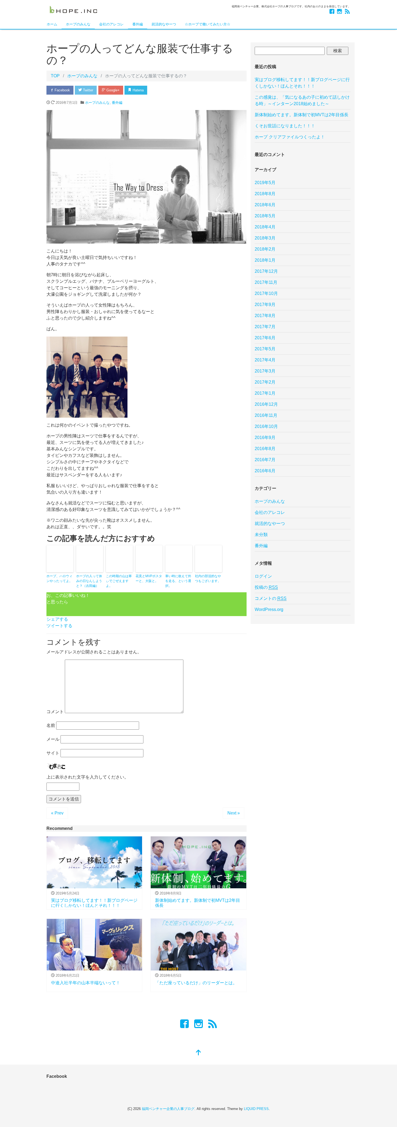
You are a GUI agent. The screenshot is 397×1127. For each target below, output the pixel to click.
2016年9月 (265, 437)
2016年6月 (265, 470)
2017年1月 (265, 393)
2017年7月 (265, 326)
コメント (55, 711)
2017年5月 (265, 349)
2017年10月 (266, 293)
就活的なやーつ (164, 24)
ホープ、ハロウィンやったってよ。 (59, 578)
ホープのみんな (78, 24)
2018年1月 (265, 260)
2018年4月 (265, 227)
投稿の (266, 587)
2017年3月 (265, 371)
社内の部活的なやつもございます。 (208, 578)
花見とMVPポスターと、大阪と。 (149, 578)
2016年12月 (266, 404)
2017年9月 (265, 304)
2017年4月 (265, 360)
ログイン (263, 576)
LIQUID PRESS (256, 1109)
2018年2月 (265, 249)
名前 (50, 725)
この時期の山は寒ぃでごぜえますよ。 (119, 581)
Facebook (61, 90)
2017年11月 (266, 282)
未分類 (261, 534)
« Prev (57, 813)
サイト (52, 753)
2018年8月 (265, 193)
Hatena (138, 90)
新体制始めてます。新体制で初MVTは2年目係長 (301, 114)
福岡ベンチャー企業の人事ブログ (168, 1109)
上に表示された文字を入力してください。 (87, 777)
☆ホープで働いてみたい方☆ (207, 24)
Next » (233, 813)
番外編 (137, 24)
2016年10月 (266, 426)
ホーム (52, 24)
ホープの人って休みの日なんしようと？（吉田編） (89, 581)
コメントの (271, 598)
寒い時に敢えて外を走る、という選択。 (178, 581)
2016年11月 (266, 415)
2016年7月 (265, 459)
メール (52, 739)
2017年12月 (266, 271)
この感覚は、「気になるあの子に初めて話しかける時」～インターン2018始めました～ (302, 100)
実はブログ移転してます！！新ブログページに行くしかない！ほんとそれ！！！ (302, 82)
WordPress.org (269, 609)
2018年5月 (265, 216)
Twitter (87, 90)
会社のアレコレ (111, 24)
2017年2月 (265, 382)
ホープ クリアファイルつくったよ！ (290, 137)
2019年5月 (265, 182)
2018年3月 (265, 238)
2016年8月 (265, 448)
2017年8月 (265, 315)
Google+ (112, 90)
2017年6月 (265, 337)
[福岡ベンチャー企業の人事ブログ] (73, 9)
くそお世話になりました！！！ (285, 126)
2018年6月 (265, 204)
